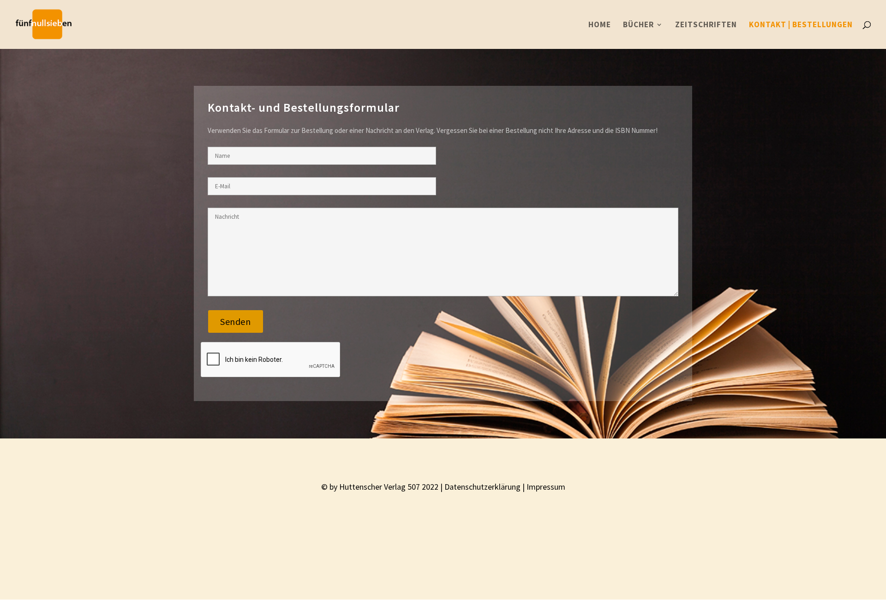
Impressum (546, 486)
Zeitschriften (706, 25)
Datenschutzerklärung (482, 486)
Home (599, 25)
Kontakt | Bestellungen (801, 25)
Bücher (638, 25)
